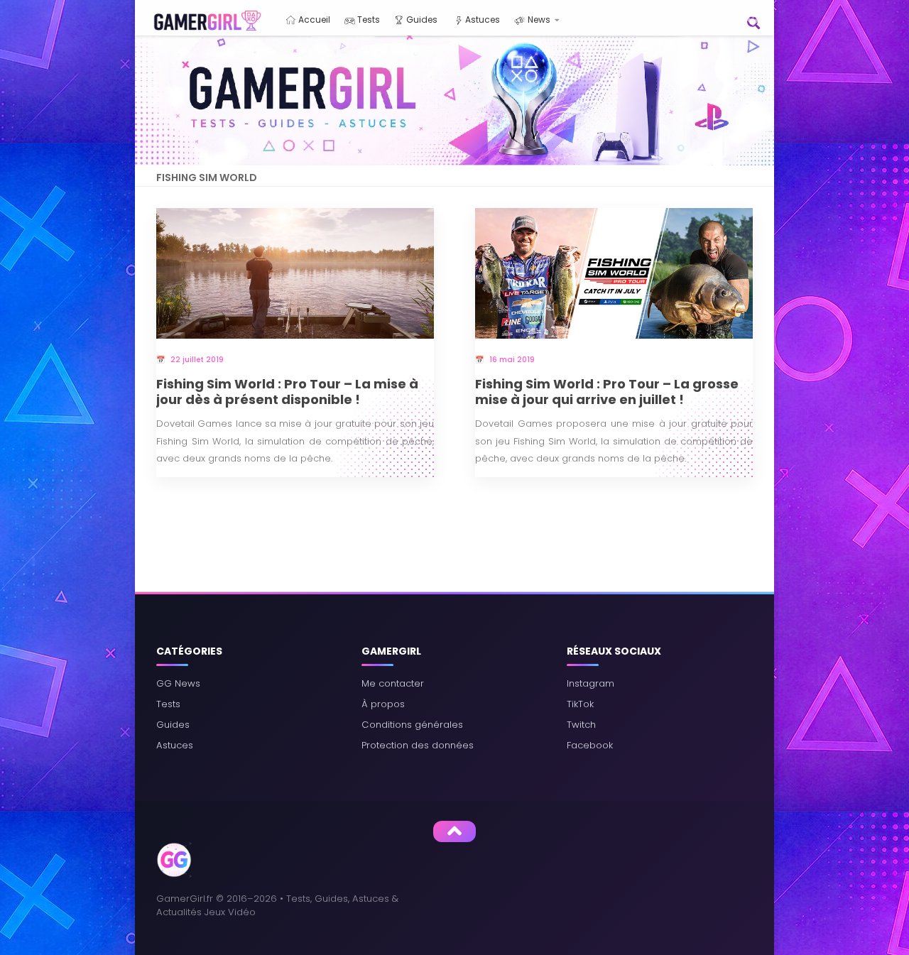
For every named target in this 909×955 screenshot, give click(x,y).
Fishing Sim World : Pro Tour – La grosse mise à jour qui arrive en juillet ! (607, 392)
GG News (178, 683)
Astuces (481, 19)
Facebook (590, 745)
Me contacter (392, 683)
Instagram (590, 683)
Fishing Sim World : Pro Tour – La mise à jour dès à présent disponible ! (287, 392)
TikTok (580, 704)
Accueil (313, 19)
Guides (420, 19)
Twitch (581, 724)
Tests (367, 19)
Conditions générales (412, 724)
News (538, 19)
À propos (383, 704)
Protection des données (417, 745)
